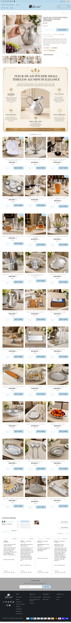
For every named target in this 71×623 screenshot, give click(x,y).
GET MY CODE (35, 320)
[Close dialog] (55, 293)
